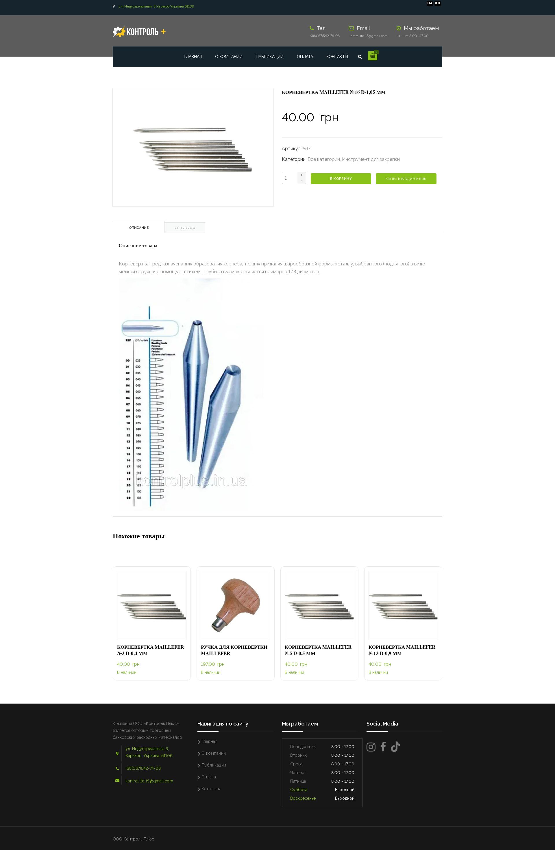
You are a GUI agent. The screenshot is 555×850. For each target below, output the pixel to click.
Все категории (324, 159)
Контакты (337, 56)
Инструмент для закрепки (371, 159)
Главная (193, 56)
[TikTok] (395, 747)
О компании (229, 56)
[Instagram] (371, 747)
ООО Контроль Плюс (133, 839)
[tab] (139, 227)
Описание (139, 228)
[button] (151, 605)
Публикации (270, 56)
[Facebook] (383, 747)
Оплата (305, 56)
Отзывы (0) (185, 228)
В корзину (341, 179)
